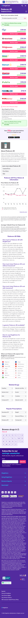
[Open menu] (25, 6)
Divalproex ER (5, 420)
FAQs (4, 173)
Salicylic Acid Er (19, 400)
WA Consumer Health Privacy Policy (10, 599)
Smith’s (6, 368)
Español (3, 591)
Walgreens (7, 361)
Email (3, 458)
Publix (6, 377)
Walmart (6, 364)
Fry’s (6, 370)
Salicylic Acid (5, 392)
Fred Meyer (20, 368)
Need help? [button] (5, 485)
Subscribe (22, 461)
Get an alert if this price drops (10, 106)
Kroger (19, 361)
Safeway (19, 373)
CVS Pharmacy (21, 364)
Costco (19, 377)
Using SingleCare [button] (7, 477)
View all (4, 432)
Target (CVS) (7, 366)
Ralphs (6, 373)
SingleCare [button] (5, 473)
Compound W (5, 400)
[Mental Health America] (23, 576)
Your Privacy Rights (6, 595)
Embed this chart (23, 212)
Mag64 (17, 412)
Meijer (19, 375)
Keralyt (17, 392)
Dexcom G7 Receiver (19, 416)
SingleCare (7, 613)
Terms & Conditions (6, 593)
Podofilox (4, 388)
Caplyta (4, 416)
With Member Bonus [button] (22, 31)
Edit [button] (25, 18)
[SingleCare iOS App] (5, 496)
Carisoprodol (18, 420)
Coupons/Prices (6, 168)
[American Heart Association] (23, 579)
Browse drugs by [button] (7, 481)
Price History (6, 171)
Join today (6, 25)
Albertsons (7, 375)
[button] (14, 18)
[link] (26, 11)
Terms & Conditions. (6, 465)
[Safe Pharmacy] (6, 583)
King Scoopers (21, 366)
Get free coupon (14, 33)
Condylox (17, 396)
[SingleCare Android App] (13, 496)
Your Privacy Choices (7, 597)
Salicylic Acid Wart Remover (19, 388)
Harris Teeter (20, 370)
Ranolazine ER (5, 412)
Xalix (3, 396)
